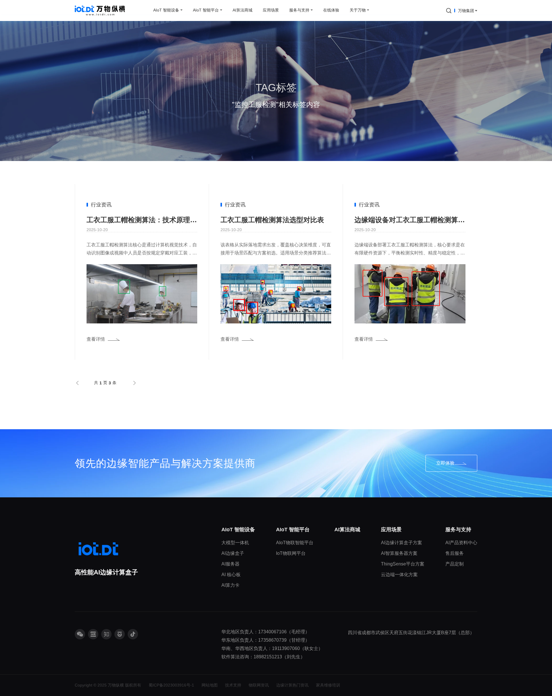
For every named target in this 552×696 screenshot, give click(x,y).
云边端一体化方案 (399, 574)
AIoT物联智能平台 (294, 542)
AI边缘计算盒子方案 (401, 542)
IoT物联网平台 (291, 553)
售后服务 (454, 553)
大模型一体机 (235, 542)
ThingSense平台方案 (402, 563)
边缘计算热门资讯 (292, 685)
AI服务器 (230, 563)
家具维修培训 (328, 685)
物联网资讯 (259, 685)
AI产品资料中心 (461, 542)
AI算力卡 (230, 585)
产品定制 (454, 563)
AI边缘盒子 (232, 553)
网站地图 (210, 685)
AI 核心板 (231, 574)
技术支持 (233, 685)
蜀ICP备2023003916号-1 (171, 685)
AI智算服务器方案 (399, 553)
